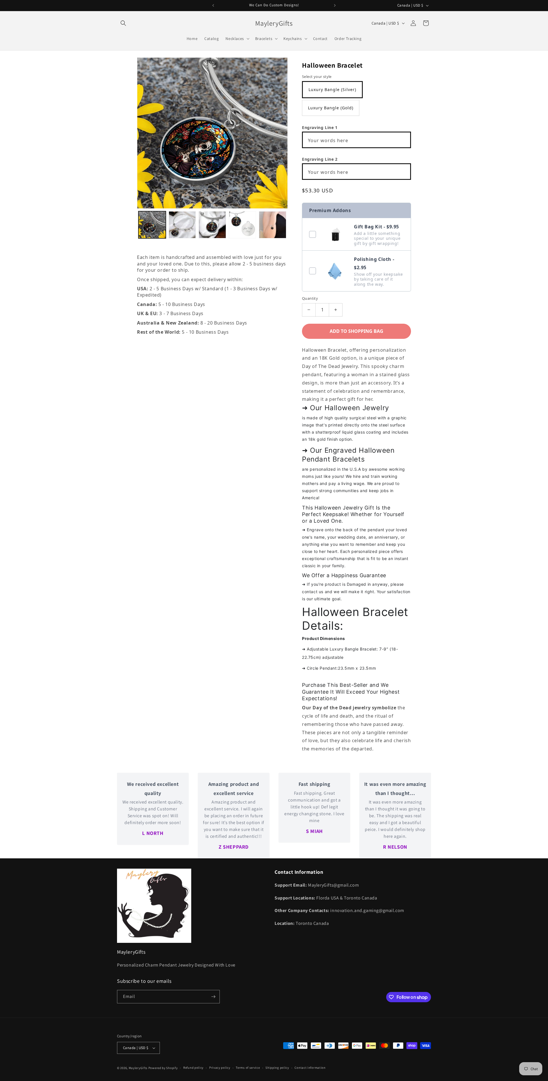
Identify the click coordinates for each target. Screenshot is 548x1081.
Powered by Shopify (163, 1068)
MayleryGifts (138, 1068)
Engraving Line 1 (320, 127)
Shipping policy (277, 1068)
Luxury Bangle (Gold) (330, 107)
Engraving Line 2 (320, 159)
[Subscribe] (213, 996)
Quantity (310, 298)
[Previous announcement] (213, 5)
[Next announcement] (335, 5)
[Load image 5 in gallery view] (272, 225)
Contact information (310, 1068)
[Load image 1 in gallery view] (152, 225)
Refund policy (193, 1068)
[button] (123, 23)
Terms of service (248, 1068)
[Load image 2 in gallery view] (182, 225)
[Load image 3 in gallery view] (212, 225)
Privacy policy (219, 1068)
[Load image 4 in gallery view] (242, 225)
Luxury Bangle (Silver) (332, 89)
